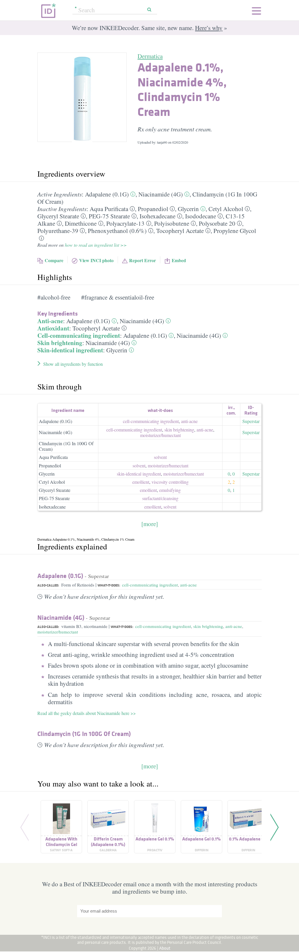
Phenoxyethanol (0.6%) (117, 231)
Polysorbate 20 (217, 223)
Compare (54, 260)
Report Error (142, 260)
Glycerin (188, 209)
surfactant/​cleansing (160, 498)
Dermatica (150, 56)
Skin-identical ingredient (70, 350)
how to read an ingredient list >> (96, 245)
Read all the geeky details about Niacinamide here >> (86, 713)
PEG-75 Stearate (109, 216)
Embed (179, 260)
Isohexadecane (157, 216)
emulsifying (170, 490)
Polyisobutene (171, 223)
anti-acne (189, 421)
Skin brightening (59, 342)
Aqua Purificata (109, 209)
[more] (149, 524)
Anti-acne (50, 320)
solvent (160, 457)
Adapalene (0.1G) (107, 194)
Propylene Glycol (234, 231)
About (165, 948)
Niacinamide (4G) (160, 194)
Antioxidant (53, 328)
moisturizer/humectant (57, 632)
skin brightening (179, 430)
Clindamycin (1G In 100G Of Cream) (66, 446)
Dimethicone (81, 223)
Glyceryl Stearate (58, 216)
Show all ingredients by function (73, 364)
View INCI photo (96, 260)
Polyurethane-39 (57, 231)
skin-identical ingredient (139, 474)
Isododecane (200, 216)
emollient (140, 482)
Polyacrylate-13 (125, 223)
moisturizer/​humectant (160, 435)
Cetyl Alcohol (225, 209)
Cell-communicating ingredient (78, 335)
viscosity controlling (170, 482)
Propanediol (153, 209)
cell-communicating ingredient (151, 421)
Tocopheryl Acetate (180, 231)
